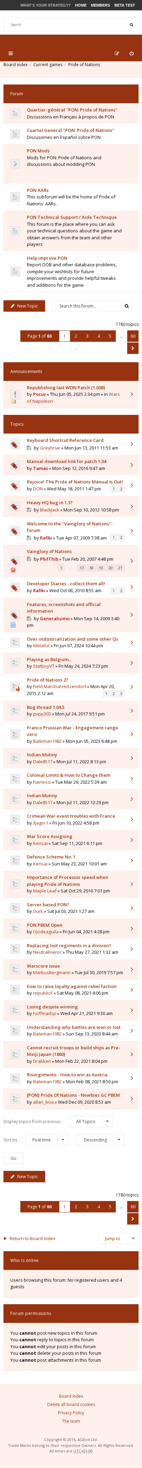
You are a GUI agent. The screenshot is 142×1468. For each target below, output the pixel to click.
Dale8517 (42, 761)
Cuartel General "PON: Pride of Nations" (70, 130)
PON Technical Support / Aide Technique (72, 217)
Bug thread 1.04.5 (45, 707)
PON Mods (38, 151)
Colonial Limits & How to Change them (68, 775)
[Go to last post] (131, 395)
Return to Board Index (32, 1238)
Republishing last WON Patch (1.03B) (66, 387)
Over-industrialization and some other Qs (72, 639)
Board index (15, 65)
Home (81, 5)
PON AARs (38, 190)
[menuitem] (131, 53)
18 (91, 567)
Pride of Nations (84, 65)
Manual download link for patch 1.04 (66, 461)
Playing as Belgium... (49, 659)
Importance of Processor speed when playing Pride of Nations (67, 880)
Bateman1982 (47, 741)
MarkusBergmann (52, 972)
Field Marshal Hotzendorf (59, 686)
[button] (133, 348)
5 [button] (110, 336)
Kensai (40, 843)
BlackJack (49, 510)
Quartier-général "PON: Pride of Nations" (72, 110)
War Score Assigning (49, 836)
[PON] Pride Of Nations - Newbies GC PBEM (73, 1095)
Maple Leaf (45, 891)
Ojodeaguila (46, 931)
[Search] (131, 25)
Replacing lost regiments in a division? (69, 945)
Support (122, 39)
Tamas (40, 468)
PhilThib (49, 559)
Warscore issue (43, 966)
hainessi (42, 782)
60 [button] (133, 336)
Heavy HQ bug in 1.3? (50, 502)
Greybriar (50, 448)
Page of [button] (40, 336)
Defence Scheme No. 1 (51, 857)
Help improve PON (47, 258)
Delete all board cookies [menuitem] (71, 1404)
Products (90, 39)
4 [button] (99, 336)
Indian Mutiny (42, 754)
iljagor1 (40, 823)
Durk (38, 911)
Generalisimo (55, 618)
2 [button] (76, 336)
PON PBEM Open (44, 925)
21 (120, 567)
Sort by (27, 1140)
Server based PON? (48, 904)
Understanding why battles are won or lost (74, 1027)
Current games (47, 65)
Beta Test (124, 5)
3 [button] (87, 336)
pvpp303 (42, 714)
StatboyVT (43, 666)
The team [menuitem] (71, 1421)
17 (82, 567)
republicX (43, 993)
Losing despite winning (52, 1007)
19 (101, 567)
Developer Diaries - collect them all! (66, 583)
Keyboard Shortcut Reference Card (65, 440)
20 (111, 567)
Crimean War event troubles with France (71, 816)
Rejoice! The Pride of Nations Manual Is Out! (75, 482)
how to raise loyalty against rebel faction (71, 986)
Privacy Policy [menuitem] (71, 1413)
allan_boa (43, 1102)
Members (100, 5)
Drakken (42, 1061)
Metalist (41, 645)
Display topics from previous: (49, 1121)
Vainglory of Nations (49, 551)
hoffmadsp (44, 1013)
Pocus (39, 394)
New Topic (27, 306)
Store (62, 39)
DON (38, 489)
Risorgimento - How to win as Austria (67, 1074)
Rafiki (46, 538)
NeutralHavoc (47, 952)
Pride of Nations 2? (47, 680)
